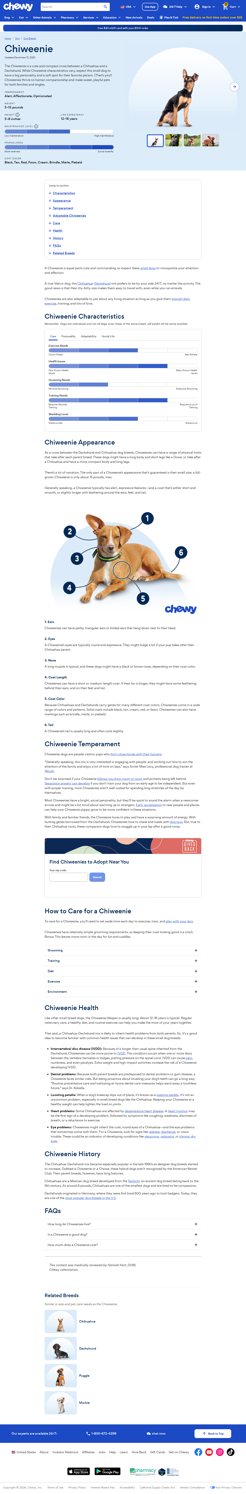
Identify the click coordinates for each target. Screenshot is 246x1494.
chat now (158, 1433)
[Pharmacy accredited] (173, 1472)
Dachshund (103, 283)
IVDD (121, 1053)
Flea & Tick (171, 17)
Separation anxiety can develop (67, 783)
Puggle (84, 1376)
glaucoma (152, 1136)
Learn (124, 1452)
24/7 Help (175, 7)
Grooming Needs (59, 380)
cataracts (167, 1136)
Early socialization (149, 805)
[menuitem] (66, 193)
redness (154, 1132)
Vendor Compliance (192, 1487)
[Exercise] (123, 982)
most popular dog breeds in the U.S (90, 1198)
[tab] (53, 336)
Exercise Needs (58, 346)
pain (189, 1058)
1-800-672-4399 (103, 1433)
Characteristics (64, 193)
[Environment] (123, 992)
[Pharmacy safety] (161, 1472)
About (44, 1452)
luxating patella (168, 1095)
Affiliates (88, 1452)
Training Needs (58, 395)
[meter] (59, 133)
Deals (150, 17)
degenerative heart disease (144, 1111)
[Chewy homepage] (18, 6)
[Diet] (123, 971)
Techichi (134, 1181)
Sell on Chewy (179, 1452)
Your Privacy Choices (228, 1487)
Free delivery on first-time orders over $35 (212, 17)
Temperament (63, 208)
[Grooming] (123, 950)
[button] (155, 140)
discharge (168, 1132)
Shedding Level (58, 414)
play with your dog (179, 921)
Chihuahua (85, 283)
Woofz (49, 771)
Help (112, 1452)
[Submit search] (105, 6)
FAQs (57, 245)
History (58, 238)
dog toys (176, 822)
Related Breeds (64, 253)
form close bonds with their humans (136, 754)
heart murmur (178, 1111)
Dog (17, 38)
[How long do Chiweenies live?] (123, 1224)
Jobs (101, 1452)
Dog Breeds (30, 38)
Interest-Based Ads (103, 1487)
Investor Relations (65, 1452)
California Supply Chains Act (157, 1487)
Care (56, 223)
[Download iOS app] (78, 1471)
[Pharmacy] (143, 1472)
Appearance (62, 200)
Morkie (84, 1403)
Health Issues (57, 361)
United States (26, 1452)
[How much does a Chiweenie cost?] (123, 1245)
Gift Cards (157, 1452)
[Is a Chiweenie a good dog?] (123, 1234)
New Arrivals (134, 17)
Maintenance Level (19, 126)
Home (8, 38)
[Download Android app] (107, 1471)
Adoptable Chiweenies (69, 215)
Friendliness (14, 142)
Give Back (139, 1452)
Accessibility (127, 1487)
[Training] (123, 961)
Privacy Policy (77, 1487)
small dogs (148, 268)
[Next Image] (234, 86)
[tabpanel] (123, 386)
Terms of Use (55, 1487)
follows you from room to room (119, 779)
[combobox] (75, 7)
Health (57, 230)
